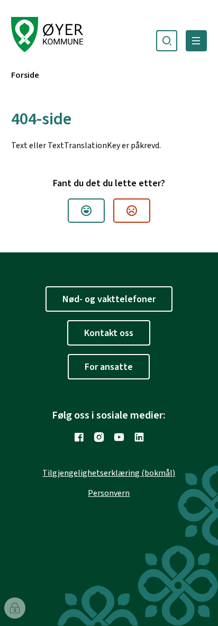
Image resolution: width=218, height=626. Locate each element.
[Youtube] (119, 437)
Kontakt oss (108, 333)
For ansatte (109, 367)
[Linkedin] (139, 437)
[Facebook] (79, 437)
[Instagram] (99, 437)
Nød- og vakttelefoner (109, 299)
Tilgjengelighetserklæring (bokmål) (108, 473)
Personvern (109, 493)
